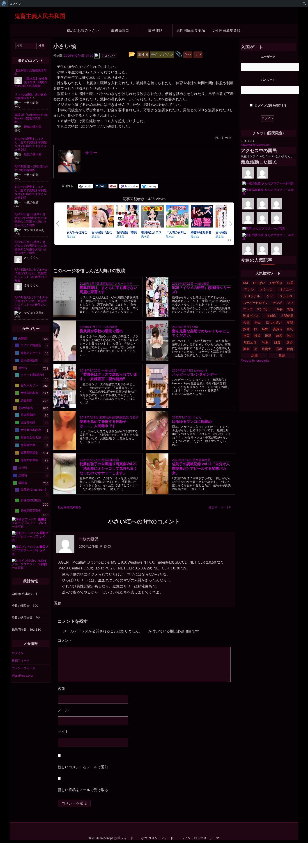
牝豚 (265, 342)
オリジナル (252, 296)
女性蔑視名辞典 (31, 430)
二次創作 (269, 316)
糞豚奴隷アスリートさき (116, 283)
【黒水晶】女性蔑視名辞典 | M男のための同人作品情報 (30, 82)
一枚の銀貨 (201, 283)
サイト (63, 731)
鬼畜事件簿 (28, 445)
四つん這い (274, 322)
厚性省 (22, 368)
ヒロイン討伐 (42, 562)
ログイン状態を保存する (270, 105)
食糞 (290, 349)
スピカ (197, 417)
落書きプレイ (42, 521)
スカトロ (286, 296)
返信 (57, 603)
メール (63, 710)
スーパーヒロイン (255, 302)
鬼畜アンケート (31, 353)
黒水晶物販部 (29, 360)
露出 (279, 349)
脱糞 (277, 342)
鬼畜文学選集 (29, 460)
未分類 (22, 467)
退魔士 (266, 349)
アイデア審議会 (31, 345)
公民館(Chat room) (33, 489)
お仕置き (276, 283)
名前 (61, 688)
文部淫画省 (25, 408)
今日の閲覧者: (21, 605)
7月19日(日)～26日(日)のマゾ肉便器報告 (31, 168)
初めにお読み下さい (83, 30)
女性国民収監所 (31, 500)
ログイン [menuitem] (15, 3)
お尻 (290, 283)
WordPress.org (22, 675)
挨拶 (257, 335)
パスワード (268, 79)
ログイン (18, 653)
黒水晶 (71, 236)
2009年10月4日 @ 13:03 (95, 546)
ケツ (270, 296)
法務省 (22, 475)
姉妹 (265, 329)
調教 (246, 349)
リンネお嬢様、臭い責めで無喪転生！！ (30, 96)
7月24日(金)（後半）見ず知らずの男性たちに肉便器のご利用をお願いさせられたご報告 (30, 219)
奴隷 (246, 329)
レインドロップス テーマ (200, 838)
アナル (249, 289)
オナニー (286, 289)
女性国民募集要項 (226, 30)
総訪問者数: (20, 629)
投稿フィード (21, 660)
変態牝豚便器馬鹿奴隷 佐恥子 (118, 417)
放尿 (279, 335)
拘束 (246, 335)
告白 (258, 322)
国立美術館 (28, 422)
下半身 (278, 309)
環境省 (22, 483)
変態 (290, 322)
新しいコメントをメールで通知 (83, 767)
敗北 (290, 335)
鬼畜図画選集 (29, 452)
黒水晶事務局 (110, 460)
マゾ (290, 302)
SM (245, 283)
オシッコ (266, 289)
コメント (79, 640)
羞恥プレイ (43, 534)
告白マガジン (29, 385)
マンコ (248, 309)
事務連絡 (155, 30)
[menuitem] (4, 3)
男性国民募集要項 (190, 30)
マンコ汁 (263, 309)
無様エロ (250, 342)
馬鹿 (254, 355)
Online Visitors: (23, 593)
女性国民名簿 (29, 393)
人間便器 (287, 316)
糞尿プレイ (43, 548)
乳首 (290, 309)
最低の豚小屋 (32, 126)
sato (195, 327)
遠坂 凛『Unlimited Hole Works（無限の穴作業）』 (31, 118)
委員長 (277, 329)
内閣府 (22, 338)
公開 (246, 322)
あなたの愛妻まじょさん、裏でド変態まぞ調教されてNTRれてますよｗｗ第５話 (30, 144)
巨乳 (290, 329)
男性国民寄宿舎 (31, 510)
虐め (289, 342)
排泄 (268, 335)
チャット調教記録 (32, 374)
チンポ (277, 302)
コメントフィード (23, 668)
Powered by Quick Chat (255, 144)
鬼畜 (282, 355)
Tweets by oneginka (255, 360)
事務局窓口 (120, 30)
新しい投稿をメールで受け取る (83, 789)
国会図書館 (28, 414)
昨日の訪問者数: (23, 617)
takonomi (200, 370)
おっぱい (259, 283)
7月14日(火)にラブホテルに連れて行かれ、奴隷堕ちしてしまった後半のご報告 (31, 275)
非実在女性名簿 (31, 437)
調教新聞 (26, 400)
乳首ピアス (251, 316)
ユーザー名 (268, 56)
